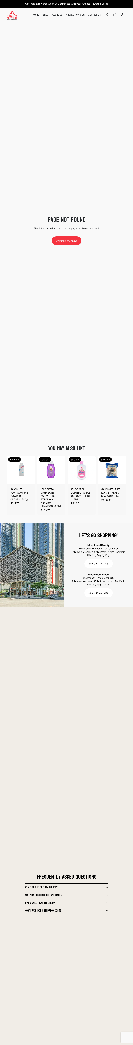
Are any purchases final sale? (43, 895)
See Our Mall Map (98, 563)
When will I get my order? (41, 903)
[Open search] (107, 14)
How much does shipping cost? (43, 911)
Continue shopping (66, 240)
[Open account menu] (122, 14)
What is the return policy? (41, 887)
